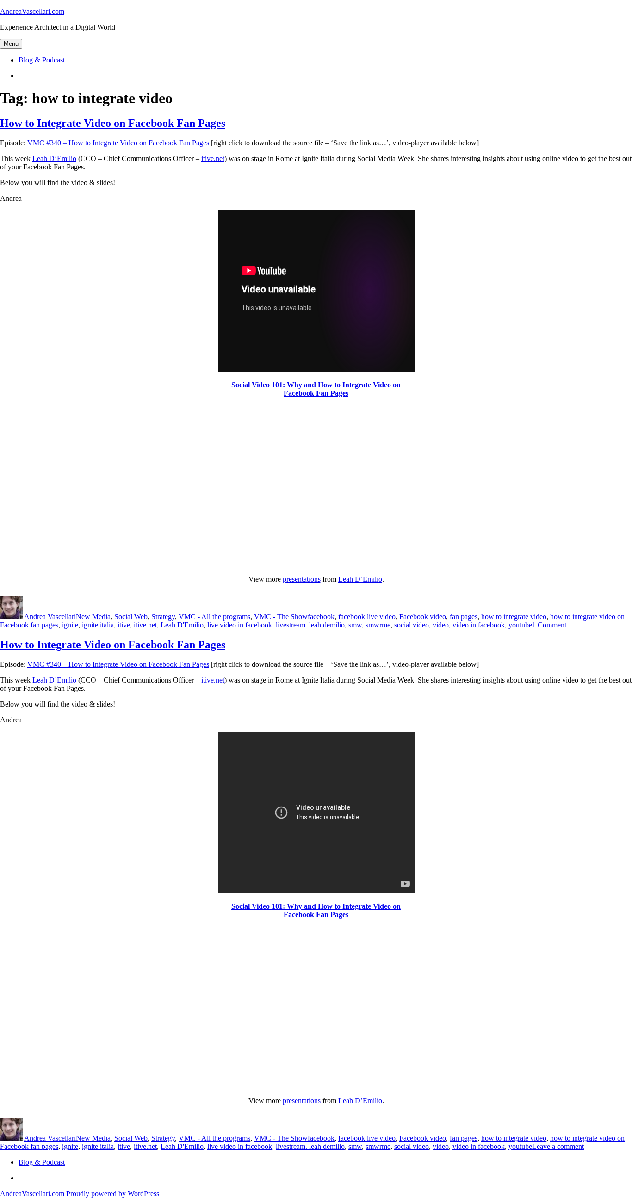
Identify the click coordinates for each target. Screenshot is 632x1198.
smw (355, 625)
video (441, 625)
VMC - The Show (281, 617)
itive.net (212, 158)
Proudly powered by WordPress (112, 1194)
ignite (70, 625)
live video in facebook (239, 625)
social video (411, 625)
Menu (11, 43)
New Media (93, 617)
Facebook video (422, 617)
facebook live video (367, 617)
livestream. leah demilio (310, 625)
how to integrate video (513, 617)
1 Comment (549, 625)
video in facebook (478, 625)
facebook (321, 617)
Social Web (131, 617)
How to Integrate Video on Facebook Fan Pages (112, 123)
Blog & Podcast (42, 60)
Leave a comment (558, 1146)
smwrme (378, 625)
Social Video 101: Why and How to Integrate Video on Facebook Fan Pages (316, 389)
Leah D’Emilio (54, 158)
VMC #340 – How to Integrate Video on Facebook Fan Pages (118, 143)
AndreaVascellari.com (32, 11)
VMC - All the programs (214, 617)
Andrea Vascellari (50, 617)
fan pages (463, 617)
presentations (302, 579)
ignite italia (98, 625)
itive (124, 625)
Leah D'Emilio (182, 625)
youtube (520, 625)
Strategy (163, 617)
